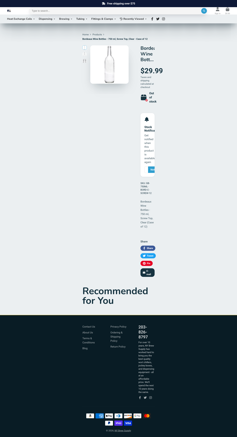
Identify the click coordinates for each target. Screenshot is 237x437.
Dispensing (45, 19)
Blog (85, 348)
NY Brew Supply (123, 430)
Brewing (64, 19)
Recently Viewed (133, 19)
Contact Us (88, 326)
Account (217, 10)
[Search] (204, 11)
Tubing (80, 19)
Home (85, 34)
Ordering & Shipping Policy (116, 336)
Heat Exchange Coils (19, 19)
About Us (87, 332)
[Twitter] (157, 19)
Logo (12, 10)
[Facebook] (152, 19)
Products (97, 34)
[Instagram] (163, 19)
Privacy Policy (118, 326)
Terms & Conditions (88, 340)
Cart (227, 10)
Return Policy (118, 346)
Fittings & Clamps (102, 19)
